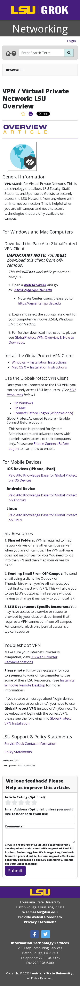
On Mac (19, 408)
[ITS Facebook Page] (34, 934)
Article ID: (7, 760)
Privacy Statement (40, 922)
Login (71, 41)
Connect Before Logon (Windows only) (43, 413)
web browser (35, 285)
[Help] (13, 53)
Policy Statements (18, 752)
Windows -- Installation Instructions (39, 362)
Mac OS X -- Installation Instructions (39, 367)
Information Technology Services (40, 943)
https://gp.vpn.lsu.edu (33, 290)
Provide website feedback (40, 917)
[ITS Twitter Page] (45, 934)
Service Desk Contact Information (30, 743)
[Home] (8, 53)
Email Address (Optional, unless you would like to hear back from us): (39, 811)
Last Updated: (9, 765)
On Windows (23, 403)
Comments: (14, 826)
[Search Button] (69, 53)
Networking (40, 29)
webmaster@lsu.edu (40, 912)
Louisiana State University (51, 973)
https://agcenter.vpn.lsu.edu (39, 303)
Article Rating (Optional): (25, 797)
